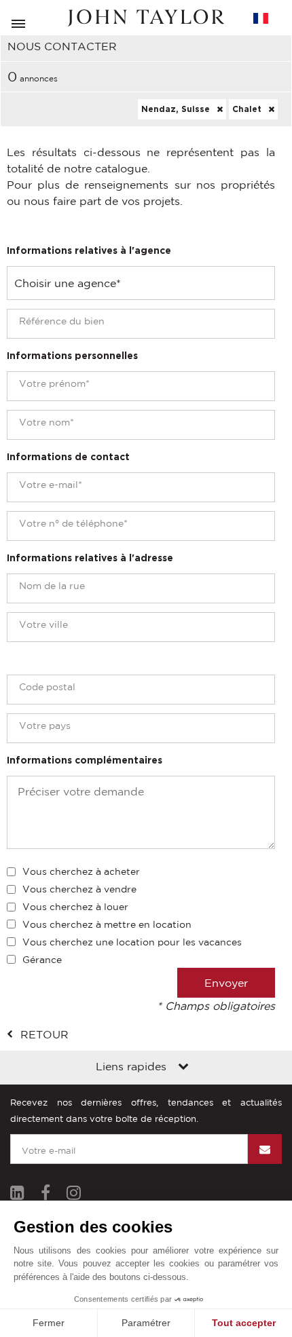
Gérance (42, 959)
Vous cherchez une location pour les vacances (132, 942)
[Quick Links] (183, 1067)
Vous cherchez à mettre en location (106, 924)
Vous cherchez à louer (75, 906)
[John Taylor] (146, 18)
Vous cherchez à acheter (81, 871)
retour (44, 1034)
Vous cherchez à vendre (79, 889)
